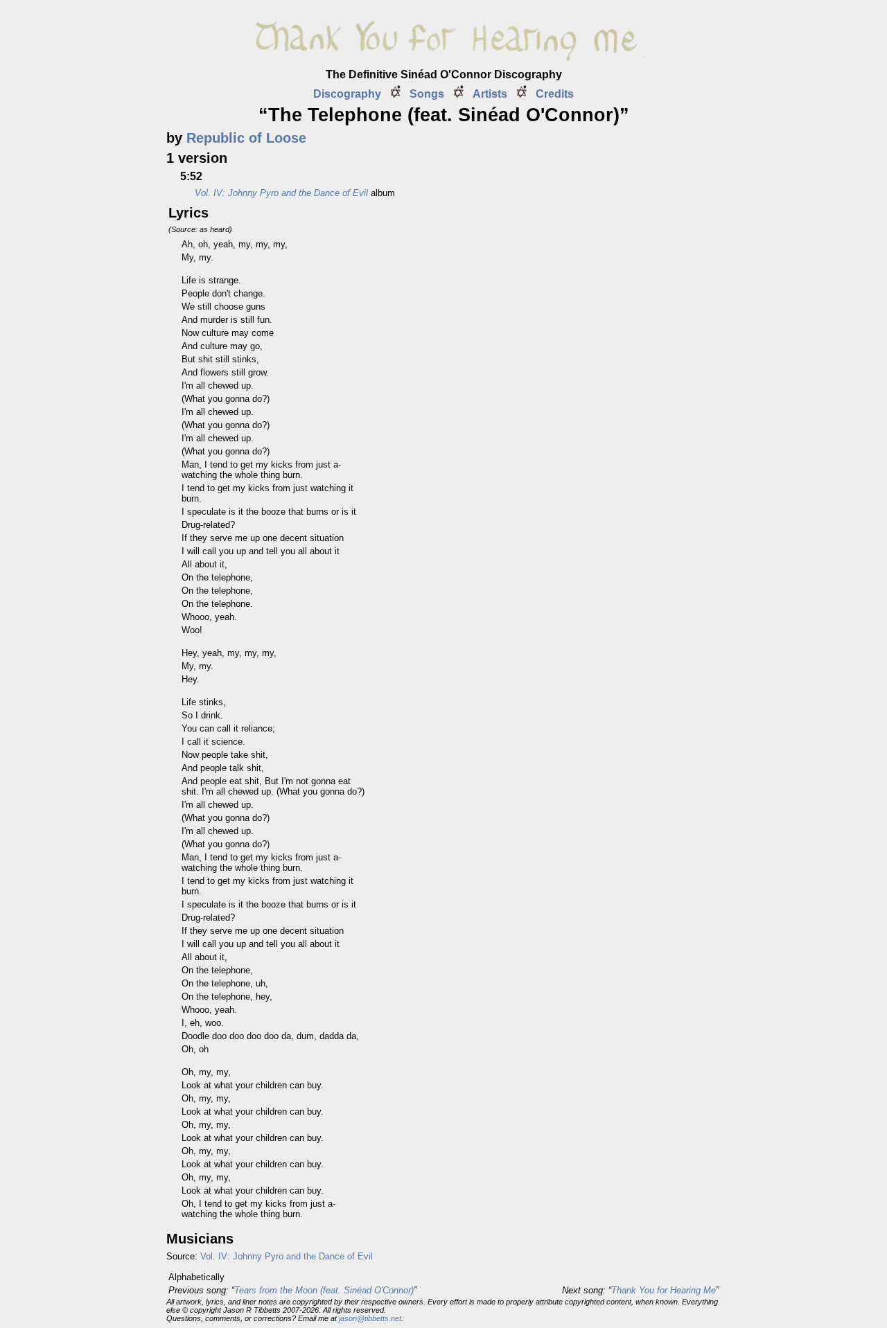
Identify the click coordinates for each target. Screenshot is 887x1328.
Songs (427, 94)
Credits (555, 94)
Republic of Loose (246, 137)
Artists (490, 94)
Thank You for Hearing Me (663, 1290)
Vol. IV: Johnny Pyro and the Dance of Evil (286, 1256)
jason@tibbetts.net (370, 1318)
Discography (347, 94)
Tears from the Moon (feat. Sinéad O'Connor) (324, 1290)
